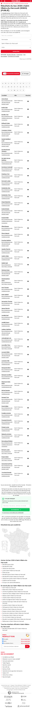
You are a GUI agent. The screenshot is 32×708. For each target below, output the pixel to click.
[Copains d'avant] (8, 703)
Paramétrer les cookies (9, 688)
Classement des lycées (8, 568)
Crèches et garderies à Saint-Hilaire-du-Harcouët (15, 591)
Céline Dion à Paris (7, 675)
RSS (11, 686)
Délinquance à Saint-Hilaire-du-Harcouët (13, 607)
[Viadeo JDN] (23, 703)
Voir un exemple (25, 639)
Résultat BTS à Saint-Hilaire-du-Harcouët (13, 576)
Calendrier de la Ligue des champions (12, 671)
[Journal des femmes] (8, 697)
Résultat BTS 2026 (7, 566)
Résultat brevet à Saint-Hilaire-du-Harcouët (13, 574)
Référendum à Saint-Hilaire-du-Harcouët (13, 621)
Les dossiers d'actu (8, 643)
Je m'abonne (15, 509)
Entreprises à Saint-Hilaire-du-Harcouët (12, 615)
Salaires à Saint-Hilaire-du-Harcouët (11, 595)
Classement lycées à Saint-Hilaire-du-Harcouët (14, 578)
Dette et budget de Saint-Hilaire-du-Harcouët (14, 599)
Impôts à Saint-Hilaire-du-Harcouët (11, 597)
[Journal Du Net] (8, 700)
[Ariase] (8, 706)
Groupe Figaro (10, 689)
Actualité (5, 639)
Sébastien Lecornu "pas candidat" (11, 659)
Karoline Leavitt (6, 665)
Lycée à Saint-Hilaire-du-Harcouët (11, 570)
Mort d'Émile (5, 667)
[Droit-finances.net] (23, 700)
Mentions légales (24, 688)
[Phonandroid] (23, 706)
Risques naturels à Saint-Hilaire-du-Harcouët (14, 611)
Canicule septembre (7, 661)
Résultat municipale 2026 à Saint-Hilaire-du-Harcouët (16, 619)
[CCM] (23, 697)
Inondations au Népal (8, 657)
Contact (29, 685)
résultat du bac (6, 13)
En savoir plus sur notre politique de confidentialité (12, 512)
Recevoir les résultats (13, 73)
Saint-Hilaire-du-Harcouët (9, 587)
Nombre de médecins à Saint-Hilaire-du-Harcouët (15, 613)
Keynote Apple (6, 677)
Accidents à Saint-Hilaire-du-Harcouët (12, 605)
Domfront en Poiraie (13, 56)
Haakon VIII (5, 673)
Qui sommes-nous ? (5, 685)
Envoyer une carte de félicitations (11, 582)
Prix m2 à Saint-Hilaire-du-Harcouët (11, 617)
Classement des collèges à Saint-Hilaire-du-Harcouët (16, 593)
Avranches (19, 54)
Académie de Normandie (21, 3)
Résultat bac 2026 (8, 3)
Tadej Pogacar (6, 663)
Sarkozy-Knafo (6, 669)
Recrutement (16, 686)
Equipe (12, 685)
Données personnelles (24, 686)
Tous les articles (6, 686)
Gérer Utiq (17, 688)
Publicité (24, 685)
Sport (4, 641)
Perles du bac (6, 572)
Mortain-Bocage (11, 54)
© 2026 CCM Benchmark (19, 689)
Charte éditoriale (18, 685)
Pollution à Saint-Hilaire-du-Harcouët (12, 609)
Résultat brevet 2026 (8, 564)
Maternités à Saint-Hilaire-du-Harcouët (12, 589)
